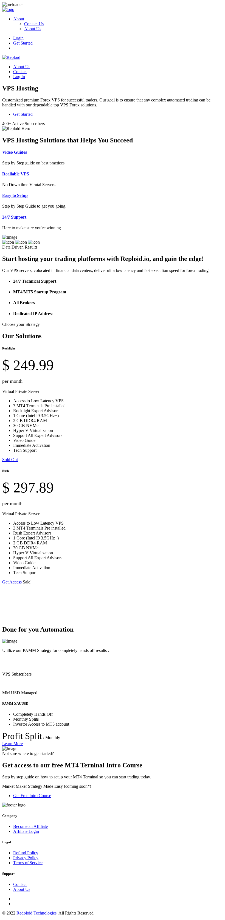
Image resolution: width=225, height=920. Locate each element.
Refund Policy (25, 852)
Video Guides (14, 152)
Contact (20, 71)
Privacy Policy (25, 857)
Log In (19, 76)
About (18, 18)
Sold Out (10, 459)
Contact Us (34, 23)
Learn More (12, 743)
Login (18, 38)
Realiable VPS (15, 174)
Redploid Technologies (36, 913)
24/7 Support (14, 217)
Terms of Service (28, 862)
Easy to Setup (15, 195)
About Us (32, 28)
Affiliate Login (26, 831)
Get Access (12, 582)
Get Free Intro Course (32, 795)
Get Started (23, 43)
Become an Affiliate (30, 826)
